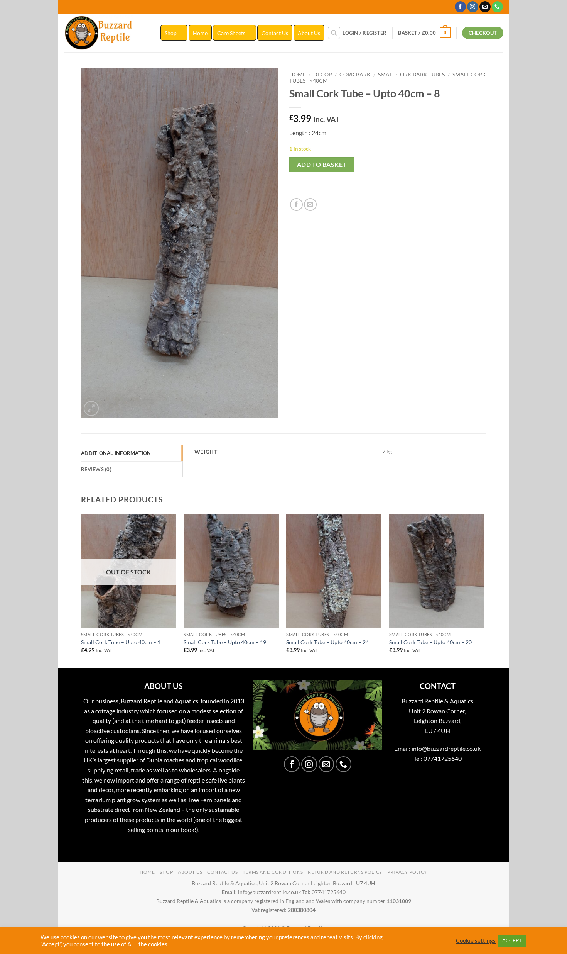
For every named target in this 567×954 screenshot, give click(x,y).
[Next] (483, 590)
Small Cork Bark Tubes (411, 74)
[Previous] (81, 590)
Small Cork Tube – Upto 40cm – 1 (120, 642)
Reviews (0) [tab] (96, 469)
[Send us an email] (485, 7)
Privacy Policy (407, 872)
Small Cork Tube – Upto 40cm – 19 (225, 642)
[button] (364, 33)
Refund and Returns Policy (345, 872)
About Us (309, 33)
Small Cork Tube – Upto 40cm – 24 (327, 642)
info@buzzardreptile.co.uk (446, 748)
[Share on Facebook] (296, 204)
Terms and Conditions (273, 872)
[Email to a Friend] (310, 204)
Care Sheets (231, 33)
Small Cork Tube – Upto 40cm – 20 (430, 642)
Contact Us (275, 33)
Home (200, 33)
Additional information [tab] (116, 453)
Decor (322, 74)
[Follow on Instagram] (472, 7)
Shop (171, 33)
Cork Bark (355, 74)
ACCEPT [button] (512, 940)
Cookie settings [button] (476, 940)
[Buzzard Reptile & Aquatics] (106, 33)
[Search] (334, 33)
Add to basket (322, 164)
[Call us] (497, 7)
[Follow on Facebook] (460, 7)
